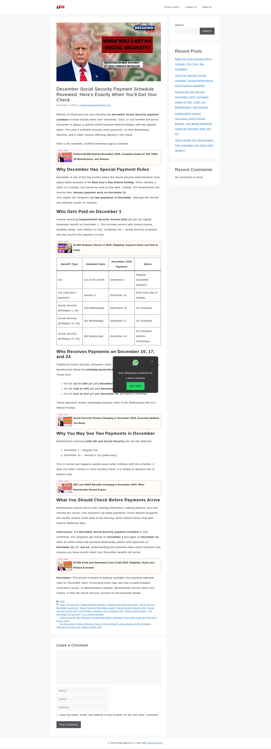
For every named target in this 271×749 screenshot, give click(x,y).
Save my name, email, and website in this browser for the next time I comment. (109, 714)
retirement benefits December (122, 604)
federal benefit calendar (93, 604)
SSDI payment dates (136, 611)
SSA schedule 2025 (113, 611)
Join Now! (135, 386)
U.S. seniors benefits (93, 614)
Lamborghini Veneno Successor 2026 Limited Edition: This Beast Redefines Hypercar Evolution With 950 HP (193, 123)
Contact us (191, 7)
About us (207, 7)
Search (179, 25)
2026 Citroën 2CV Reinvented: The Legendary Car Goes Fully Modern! (194, 145)
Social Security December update (97, 608)
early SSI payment (69, 604)
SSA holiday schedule (90, 611)
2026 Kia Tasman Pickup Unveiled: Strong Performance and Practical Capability (194, 80)
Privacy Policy (172, 7)
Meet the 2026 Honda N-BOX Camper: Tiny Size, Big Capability (193, 64)
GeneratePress (155, 743)
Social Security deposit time (131, 608)
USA (62, 601)
